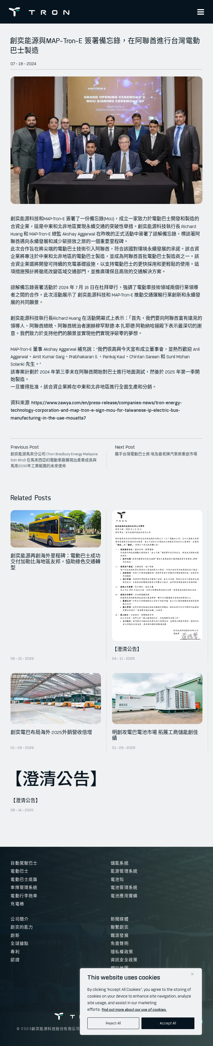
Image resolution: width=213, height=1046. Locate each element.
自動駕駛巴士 (24, 863)
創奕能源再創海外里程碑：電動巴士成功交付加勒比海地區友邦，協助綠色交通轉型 (55, 562)
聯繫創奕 (120, 927)
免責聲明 (120, 943)
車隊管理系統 (24, 887)
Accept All (168, 1023)
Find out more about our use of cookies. (134, 1009)
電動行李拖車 (24, 895)
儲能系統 (120, 863)
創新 (15, 935)
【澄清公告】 (127, 649)
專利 (15, 951)
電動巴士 (20, 871)
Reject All (113, 1023)
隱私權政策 (122, 951)
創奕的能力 (22, 927)
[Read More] (56, 529)
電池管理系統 (124, 887)
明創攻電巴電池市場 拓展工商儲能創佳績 (155, 735)
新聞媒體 (120, 919)
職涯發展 (120, 935)
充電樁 (17, 903)
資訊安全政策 (124, 959)
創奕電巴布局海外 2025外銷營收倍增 (51, 732)
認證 (15, 959)
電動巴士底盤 (24, 879)
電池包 (117, 879)
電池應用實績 (124, 895)
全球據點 (20, 943)
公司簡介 (20, 919)
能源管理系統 (124, 871)
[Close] (192, 974)
